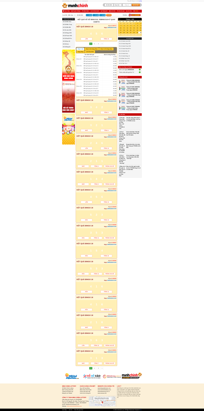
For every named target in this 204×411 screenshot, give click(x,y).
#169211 (114, 171)
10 (120, 28)
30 (130, 23)
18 (124, 30)
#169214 (114, 117)
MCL (141, 409)
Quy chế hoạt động (85, 388)
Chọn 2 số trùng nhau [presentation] (92, 49)
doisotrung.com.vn (77, 1)
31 (134, 23)
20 (130, 30)
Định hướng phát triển (67, 389)
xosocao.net (85, 1)
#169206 (114, 260)
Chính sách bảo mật (85, 391)
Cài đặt (109, 15)
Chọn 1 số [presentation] (80, 49)
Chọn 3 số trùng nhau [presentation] (106, 49)
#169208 (114, 224)
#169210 (114, 189)
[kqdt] (68, 129)
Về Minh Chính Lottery (67, 388)
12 (127, 28)
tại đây (140, 1)
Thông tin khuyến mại (67, 391)
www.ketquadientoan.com (104, 388)
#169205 (114, 278)
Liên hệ (70, 409)
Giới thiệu (64, 409)
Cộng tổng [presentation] (80, 51)
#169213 (114, 135)
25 (124, 32)
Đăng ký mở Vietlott (67, 393)
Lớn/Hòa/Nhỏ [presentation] (90, 51)
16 (140, 28)
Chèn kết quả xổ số (78, 409)
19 (127, 30)
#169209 (114, 206)
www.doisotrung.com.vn (104, 391)
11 (124, 28)
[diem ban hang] (68, 65)
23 (140, 30)
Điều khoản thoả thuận (85, 389)
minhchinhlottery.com (67, 1)
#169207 (114, 242)
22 (137, 30)
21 (134, 30)
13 (130, 28)
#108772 (114, 25)
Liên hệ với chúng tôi (85, 393)
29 (127, 23)
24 (120, 32)
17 (120, 30)
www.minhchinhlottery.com (104, 389)
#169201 (114, 350)
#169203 (114, 314)
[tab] (80, 49)
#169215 (114, 99)
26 (127, 32)
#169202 (114, 332)
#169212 (114, 153)
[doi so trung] (68, 97)
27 (120, 23)
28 (124, 23)
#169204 (114, 296)
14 (134, 28)
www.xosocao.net (102, 393)
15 (137, 28)
